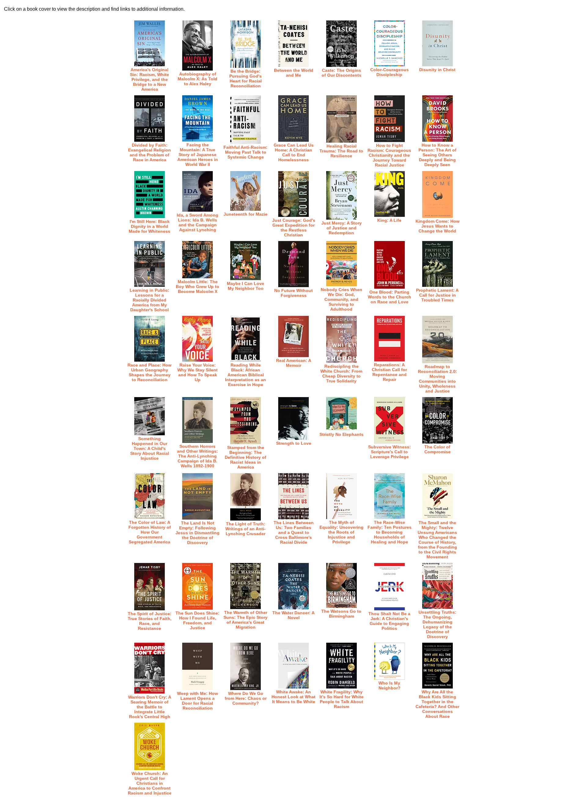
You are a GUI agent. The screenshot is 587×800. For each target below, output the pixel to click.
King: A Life (389, 220)
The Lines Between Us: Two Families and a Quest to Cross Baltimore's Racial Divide (294, 532)
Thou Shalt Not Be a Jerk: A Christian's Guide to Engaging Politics (389, 621)
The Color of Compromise (437, 449)
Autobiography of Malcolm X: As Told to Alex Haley (197, 78)
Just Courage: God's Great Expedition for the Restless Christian (293, 227)
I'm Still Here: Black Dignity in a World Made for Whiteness (149, 226)
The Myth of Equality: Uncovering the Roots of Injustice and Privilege (341, 532)
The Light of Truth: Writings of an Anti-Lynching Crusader (245, 528)
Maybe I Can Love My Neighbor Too (245, 286)
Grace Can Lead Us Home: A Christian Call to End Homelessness (294, 152)
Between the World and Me (293, 73)
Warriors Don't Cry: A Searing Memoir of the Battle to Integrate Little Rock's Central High (149, 707)
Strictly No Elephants (341, 434)
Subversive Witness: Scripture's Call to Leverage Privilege (389, 451)
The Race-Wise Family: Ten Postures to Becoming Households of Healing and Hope (389, 532)
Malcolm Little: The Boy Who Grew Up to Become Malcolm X (197, 286)
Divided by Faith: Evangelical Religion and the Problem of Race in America (149, 152)
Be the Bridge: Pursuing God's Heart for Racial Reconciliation (245, 78)
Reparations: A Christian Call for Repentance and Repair (389, 372)
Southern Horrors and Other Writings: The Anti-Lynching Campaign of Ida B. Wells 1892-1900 (197, 456)
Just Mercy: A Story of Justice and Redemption (341, 228)
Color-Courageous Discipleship (389, 72)
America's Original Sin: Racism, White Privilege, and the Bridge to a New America (149, 79)
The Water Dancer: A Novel (293, 615)
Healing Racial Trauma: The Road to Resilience (341, 151)
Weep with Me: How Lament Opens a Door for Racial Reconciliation (197, 701)
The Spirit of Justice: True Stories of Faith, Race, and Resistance (150, 621)
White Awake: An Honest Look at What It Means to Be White (293, 696)
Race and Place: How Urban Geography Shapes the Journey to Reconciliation (149, 372)
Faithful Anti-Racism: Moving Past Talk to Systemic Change (245, 152)
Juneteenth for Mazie (245, 214)
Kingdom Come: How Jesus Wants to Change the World (437, 226)
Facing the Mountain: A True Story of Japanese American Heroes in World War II (197, 154)
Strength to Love (293, 443)
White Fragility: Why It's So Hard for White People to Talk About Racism (341, 699)
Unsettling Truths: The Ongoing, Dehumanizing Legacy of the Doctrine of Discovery (437, 624)
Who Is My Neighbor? (389, 685)
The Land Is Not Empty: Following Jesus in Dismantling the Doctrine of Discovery (197, 533)
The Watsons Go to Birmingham (341, 614)
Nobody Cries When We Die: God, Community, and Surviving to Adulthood (341, 299)
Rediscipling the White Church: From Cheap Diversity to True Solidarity (341, 373)
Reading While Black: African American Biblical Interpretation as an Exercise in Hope (245, 375)
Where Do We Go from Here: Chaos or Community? (246, 698)
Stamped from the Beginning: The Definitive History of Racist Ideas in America (245, 457)
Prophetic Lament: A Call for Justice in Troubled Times (437, 295)
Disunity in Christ (437, 69)
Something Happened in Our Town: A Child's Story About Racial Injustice (149, 448)
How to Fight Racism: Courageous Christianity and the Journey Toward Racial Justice (389, 155)
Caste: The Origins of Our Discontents (341, 73)
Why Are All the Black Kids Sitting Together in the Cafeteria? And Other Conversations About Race (437, 704)
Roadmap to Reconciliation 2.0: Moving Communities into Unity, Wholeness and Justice (437, 378)
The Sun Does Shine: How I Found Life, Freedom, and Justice (197, 620)
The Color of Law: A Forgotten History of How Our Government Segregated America (149, 532)
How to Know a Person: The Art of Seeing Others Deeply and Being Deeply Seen (437, 155)
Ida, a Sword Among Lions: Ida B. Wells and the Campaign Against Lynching (197, 222)
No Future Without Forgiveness (293, 293)
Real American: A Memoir (293, 363)
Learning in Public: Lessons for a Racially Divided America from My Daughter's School (149, 300)
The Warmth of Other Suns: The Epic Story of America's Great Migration (245, 620)
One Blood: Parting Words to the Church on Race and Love (389, 297)
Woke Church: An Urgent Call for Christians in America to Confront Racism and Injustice (150, 783)
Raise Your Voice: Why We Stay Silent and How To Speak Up (197, 372)
